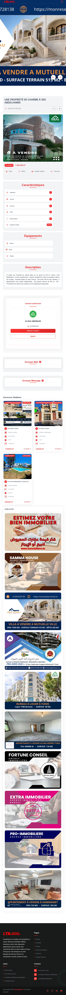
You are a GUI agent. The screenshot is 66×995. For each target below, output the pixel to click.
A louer (37, 946)
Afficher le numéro (33, 331)
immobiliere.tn (18, 989)
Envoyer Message (31, 380)
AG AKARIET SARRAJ (13, 428)
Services (38, 953)
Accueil (37, 939)
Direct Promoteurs (41, 950)
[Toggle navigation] (62, 2)
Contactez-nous (9, 981)
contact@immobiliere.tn (45, 978)
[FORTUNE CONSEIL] (33, 770)
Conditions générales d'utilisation (15, 977)
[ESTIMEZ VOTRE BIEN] (33, 532)
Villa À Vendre (26, 402)
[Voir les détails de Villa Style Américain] (48, 413)
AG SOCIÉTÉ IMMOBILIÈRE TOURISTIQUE (18, 481)
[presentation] (53, 77)
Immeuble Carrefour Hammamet (47, 974)
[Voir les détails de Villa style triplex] (18, 413)
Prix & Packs (8, 970)
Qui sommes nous (10, 974)
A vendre (38, 943)
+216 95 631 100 (43, 970)
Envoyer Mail (31, 362)
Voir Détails (27, 448)
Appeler (33, 336)
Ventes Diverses (40, 957)
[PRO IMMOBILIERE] (33, 849)
